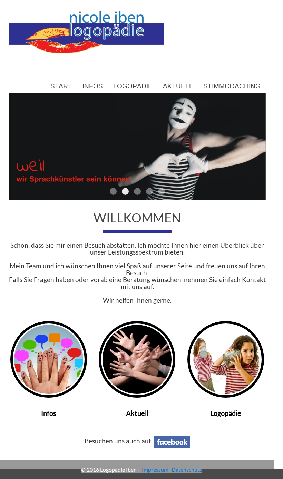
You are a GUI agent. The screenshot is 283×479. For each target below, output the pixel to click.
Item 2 (125, 191)
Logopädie (133, 86)
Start (61, 86)
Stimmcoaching (232, 86)
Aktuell (178, 86)
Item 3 (137, 191)
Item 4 (149, 191)
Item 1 (113, 191)
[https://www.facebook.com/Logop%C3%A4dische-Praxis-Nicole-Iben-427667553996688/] (172, 441)
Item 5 (161, 191)
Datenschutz (187, 469)
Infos (92, 86)
